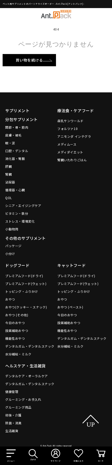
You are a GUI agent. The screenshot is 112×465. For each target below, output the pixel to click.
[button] (11, 456)
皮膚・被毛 (13, 135)
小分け (10, 253)
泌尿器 (10, 182)
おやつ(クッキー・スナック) (26, 307)
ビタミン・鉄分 (16, 213)
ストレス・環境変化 (20, 221)
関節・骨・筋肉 (16, 127)
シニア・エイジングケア (23, 205)
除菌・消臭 (13, 423)
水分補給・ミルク (18, 354)
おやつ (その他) (16, 315)
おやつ (10, 299)
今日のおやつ (15, 322)
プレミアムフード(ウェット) (25, 283)
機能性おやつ (15, 338)
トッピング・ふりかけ (21, 291)
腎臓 (8, 174)
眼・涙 (10, 143)
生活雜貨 (11, 430)
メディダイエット (70, 152)
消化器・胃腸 (15, 158)
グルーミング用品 (18, 407)
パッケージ (13, 245)
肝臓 (8, 166)
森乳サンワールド (70, 120)
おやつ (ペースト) (70, 307)
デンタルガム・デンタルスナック (29, 346)
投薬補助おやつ (16, 330)
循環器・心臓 (15, 190)
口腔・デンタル (16, 150)
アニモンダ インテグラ (74, 136)
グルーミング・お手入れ (23, 399)
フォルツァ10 (67, 128)
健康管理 (11, 391)
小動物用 (11, 229)
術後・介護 (13, 415)
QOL (8, 197)
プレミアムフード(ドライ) (24, 275)
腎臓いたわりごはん (72, 160)
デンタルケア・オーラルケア (26, 376)
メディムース (67, 144)
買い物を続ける (29, 60)
